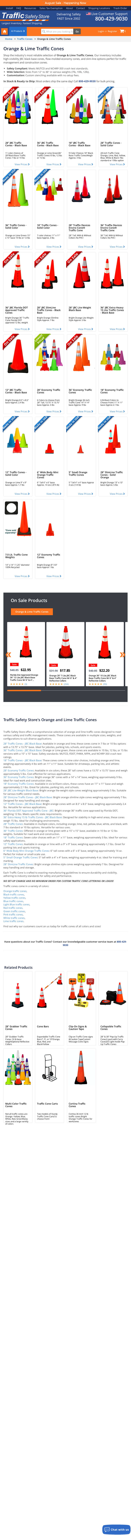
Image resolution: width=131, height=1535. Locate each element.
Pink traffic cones (13, 914)
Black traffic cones (13, 894)
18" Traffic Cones (13, 837)
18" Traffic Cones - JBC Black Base (22, 760)
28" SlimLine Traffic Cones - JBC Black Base (27, 797)
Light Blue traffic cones (16, 904)
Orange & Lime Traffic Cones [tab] (31, 611)
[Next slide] (123, 655)
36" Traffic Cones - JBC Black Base (22, 750)
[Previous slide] (8, 655)
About (69, 8)
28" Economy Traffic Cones (18, 770)
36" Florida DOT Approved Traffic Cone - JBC (28, 810)
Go (77, 31)
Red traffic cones (13, 907)
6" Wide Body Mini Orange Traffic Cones (26, 850)
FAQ (18, 8)
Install (9, 8)
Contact (80, 8)
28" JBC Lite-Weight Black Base (20, 790)
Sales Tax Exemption (51, 8)
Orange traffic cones (15, 891)
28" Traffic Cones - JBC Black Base (22, 743)
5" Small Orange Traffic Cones (20, 857)
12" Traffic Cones (13, 844)
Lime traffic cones (13, 921)
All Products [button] (17, 31)
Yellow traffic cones (14, 897)
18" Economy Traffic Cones (18, 783)
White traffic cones (14, 917)
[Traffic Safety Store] (24, 16)
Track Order (120, 8)
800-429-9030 (87, 81)
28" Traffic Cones (13, 824)
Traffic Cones (24, 38)
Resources (30, 8)
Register (112, 31)
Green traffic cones (14, 911)
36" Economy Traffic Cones (18, 777)
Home (8, 38)
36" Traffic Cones (13, 830)
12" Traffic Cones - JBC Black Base (22, 804)
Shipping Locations (99, 8)
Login (101, 31)
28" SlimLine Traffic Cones (18, 864)
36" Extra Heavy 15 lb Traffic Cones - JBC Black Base (32, 817)
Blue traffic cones (13, 901)
